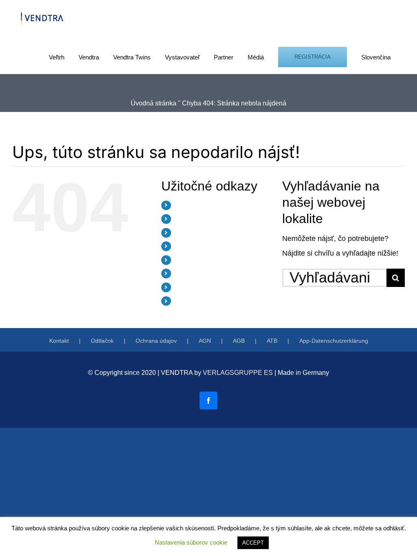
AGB (239, 340)
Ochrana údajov (156, 340)
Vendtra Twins (193, 232)
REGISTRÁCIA (194, 287)
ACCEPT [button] (253, 543)
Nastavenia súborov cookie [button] (191, 542)
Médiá (183, 273)
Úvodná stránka (153, 103)
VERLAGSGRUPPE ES (238, 372)
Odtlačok (102, 340)
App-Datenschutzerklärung (333, 340)
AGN (205, 340)
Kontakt (59, 340)
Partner (184, 259)
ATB (272, 340)
